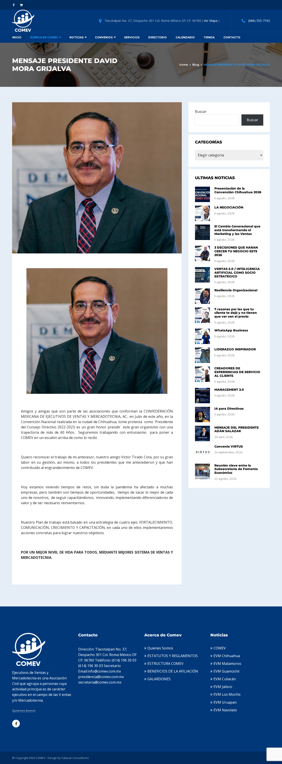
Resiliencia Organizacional (235, 290)
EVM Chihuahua (226, 655)
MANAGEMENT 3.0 (229, 390)
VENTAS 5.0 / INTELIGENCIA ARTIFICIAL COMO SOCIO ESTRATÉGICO (237, 272)
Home (183, 64)
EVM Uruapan (225, 702)
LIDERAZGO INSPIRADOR (235, 349)
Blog (195, 64)
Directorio (157, 37)
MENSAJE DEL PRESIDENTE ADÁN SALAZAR (236, 429)
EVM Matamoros (227, 663)
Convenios (104, 37)
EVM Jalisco (222, 686)
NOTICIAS (76, 37)
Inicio (16, 37)
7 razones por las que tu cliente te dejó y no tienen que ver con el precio (235, 313)
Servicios (131, 37)
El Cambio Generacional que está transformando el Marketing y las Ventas (237, 230)
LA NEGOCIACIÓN (228, 207)
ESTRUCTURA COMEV (165, 663)
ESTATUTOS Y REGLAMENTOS (172, 655)
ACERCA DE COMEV (44, 37)
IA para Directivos (229, 409)
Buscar (200, 111)
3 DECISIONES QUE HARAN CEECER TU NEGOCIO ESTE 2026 (236, 251)
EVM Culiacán (224, 679)
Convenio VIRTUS (228, 446)
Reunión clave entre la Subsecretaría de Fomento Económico (236, 469)
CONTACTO (231, 37)
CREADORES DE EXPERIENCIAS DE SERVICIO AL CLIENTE (237, 372)
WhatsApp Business (231, 330)
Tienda (209, 37)
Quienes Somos (23, 710)
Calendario (185, 37)
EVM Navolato (225, 710)
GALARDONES (159, 679)
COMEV (219, 648)
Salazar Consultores (75, 758)
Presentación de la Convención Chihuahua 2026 (237, 190)
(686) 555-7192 (259, 21)
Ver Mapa (210, 21)
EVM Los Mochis (227, 694)
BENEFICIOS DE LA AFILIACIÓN (172, 671)
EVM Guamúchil (226, 671)
